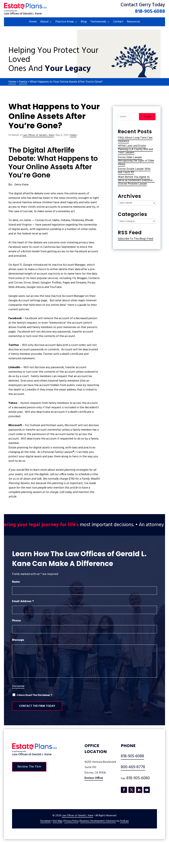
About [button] (44, 22)
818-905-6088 (150, 12)
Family (73, 135)
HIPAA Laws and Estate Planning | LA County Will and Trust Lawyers (135, 149)
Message (18, 640)
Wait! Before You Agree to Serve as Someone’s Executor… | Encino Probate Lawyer (136, 180)
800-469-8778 (133, 767)
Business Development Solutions (98, 821)
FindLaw (124, 821)
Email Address (23, 601)
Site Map (57, 821)
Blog (83, 22)
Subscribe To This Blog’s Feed (135, 239)
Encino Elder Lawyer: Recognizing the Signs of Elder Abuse (136, 160)
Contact (118, 22)
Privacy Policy (71, 821)
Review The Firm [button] (29, 766)
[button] (165, 819)
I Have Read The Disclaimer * (34, 695)
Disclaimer (18, 686)
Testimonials (98, 22)
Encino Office (93, 778)
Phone (16, 620)
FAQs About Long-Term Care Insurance (135, 139)
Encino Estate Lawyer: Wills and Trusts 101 (134, 171)
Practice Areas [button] (64, 22)
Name (16, 582)
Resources (133, 22)
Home (33, 22)
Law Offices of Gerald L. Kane (38, 135)
